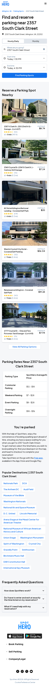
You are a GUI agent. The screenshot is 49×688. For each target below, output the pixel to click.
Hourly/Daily (13, 41)
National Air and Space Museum (19, 507)
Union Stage (10, 537)
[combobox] (24, 49)
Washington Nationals (15, 501)
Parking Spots (18, 11)
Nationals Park (11, 483)
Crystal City (35, 543)
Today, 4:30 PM (14, 68)
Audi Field (28, 489)
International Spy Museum (17, 567)
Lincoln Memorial (28, 513)
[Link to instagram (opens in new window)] (22, 672)
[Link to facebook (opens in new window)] (17, 672)
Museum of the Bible (14, 495)
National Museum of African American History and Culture (22, 530)
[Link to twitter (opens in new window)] (26, 672)
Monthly (35, 41)
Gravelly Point (10, 549)
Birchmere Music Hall (14, 555)
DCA (24, 483)
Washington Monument (32, 537)
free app (38, 458)
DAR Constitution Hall (14, 561)
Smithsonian (28, 549)
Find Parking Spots (24, 75)
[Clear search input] (44, 49)
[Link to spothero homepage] (24, 625)
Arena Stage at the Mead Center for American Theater (21, 521)
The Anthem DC (11, 489)
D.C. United (9, 513)
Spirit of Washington (14, 543)
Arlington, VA (6, 11)
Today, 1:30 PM (14, 59)
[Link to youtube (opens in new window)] (31, 672)
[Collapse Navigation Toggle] (45, 3)
